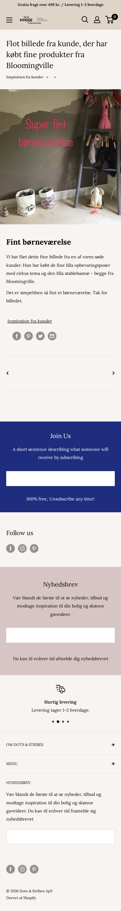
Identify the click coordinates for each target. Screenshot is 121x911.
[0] (110, 19)
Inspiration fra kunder (24, 77)
